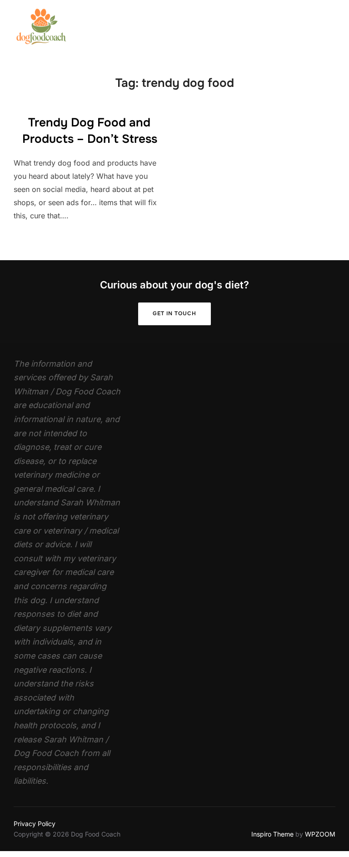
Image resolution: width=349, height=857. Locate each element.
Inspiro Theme (272, 834)
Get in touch (174, 313)
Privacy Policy (34, 823)
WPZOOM (320, 834)
